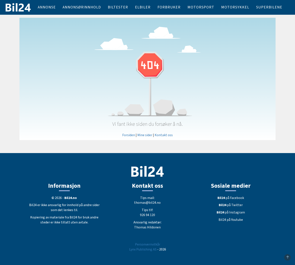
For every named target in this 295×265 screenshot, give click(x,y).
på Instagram (231, 212)
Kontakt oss (164, 135)
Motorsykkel (235, 7)
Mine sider (144, 135)
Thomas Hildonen (147, 227)
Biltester (118, 7)
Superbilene (269, 7)
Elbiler (143, 7)
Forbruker (169, 7)
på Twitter (231, 205)
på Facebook (230, 198)
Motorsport (200, 7)
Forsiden (128, 135)
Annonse (47, 7)
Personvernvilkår (147, 244)
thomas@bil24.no (147, 202)
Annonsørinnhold (82, 7)
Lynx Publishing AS (143, 249)
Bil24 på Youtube (231, 219)
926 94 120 (147, 215)
